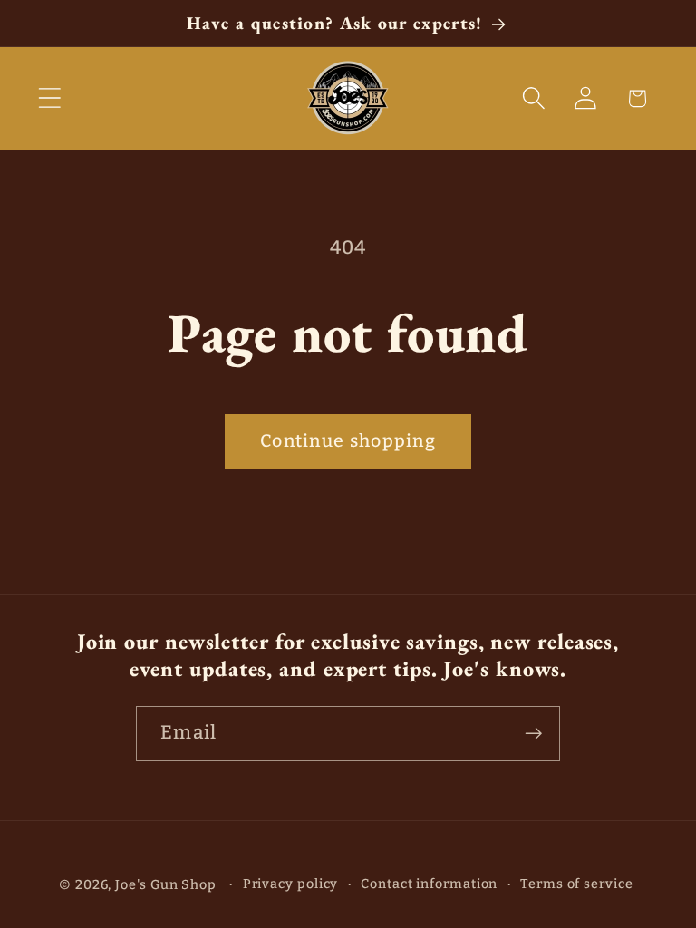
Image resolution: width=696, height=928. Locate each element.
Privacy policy (291, 884)
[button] (49, 98)
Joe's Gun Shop (166, 885)
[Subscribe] (533, 733)
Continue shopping (348, 440)
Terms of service (576, 884)
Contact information (429, 884)
